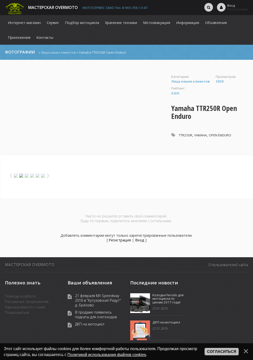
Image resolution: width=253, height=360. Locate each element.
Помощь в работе (20, 296)
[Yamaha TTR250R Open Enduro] (85, 77)
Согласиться (221, 352)
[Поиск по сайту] (208, 7)
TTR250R (185, 135)
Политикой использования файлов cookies (106, 354)
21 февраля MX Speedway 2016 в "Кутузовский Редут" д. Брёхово (98, 300)
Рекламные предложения (26, 301)
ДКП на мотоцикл (89, 324)
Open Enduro (220, 135)
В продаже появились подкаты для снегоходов (96, 314)
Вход (139, 239)
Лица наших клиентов (58, 52)
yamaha (200, 135)
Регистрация (120, 239)
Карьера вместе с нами (25, 306)
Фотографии (20, 52)
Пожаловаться (17, 312)
